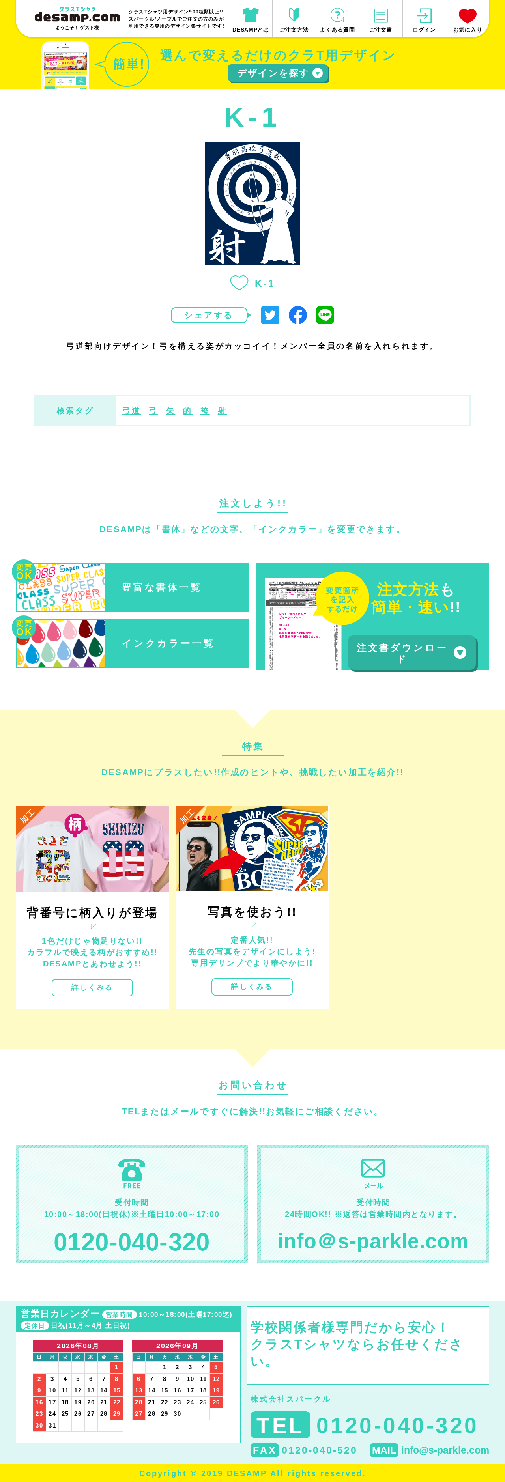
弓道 (131, 410)
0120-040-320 (132, 1242)
